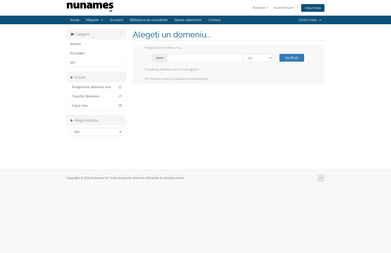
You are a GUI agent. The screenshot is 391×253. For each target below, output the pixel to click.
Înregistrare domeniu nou (90, 87)
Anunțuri (116, 20)
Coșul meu (313, 8)
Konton (75, 44)
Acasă (74, 20)
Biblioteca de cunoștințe (149, 20)
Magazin (93, 20)
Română (259, 7)
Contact (214, 20)
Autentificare (283, 7)
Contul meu (308, 20)
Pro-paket (77, 53)
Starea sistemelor (188, 20)
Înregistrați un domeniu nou (163, 48)
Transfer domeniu (84, 96)
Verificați (291, 57)
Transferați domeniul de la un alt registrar (172, 69)
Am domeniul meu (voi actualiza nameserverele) (176, 79)
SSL (72, 62)
